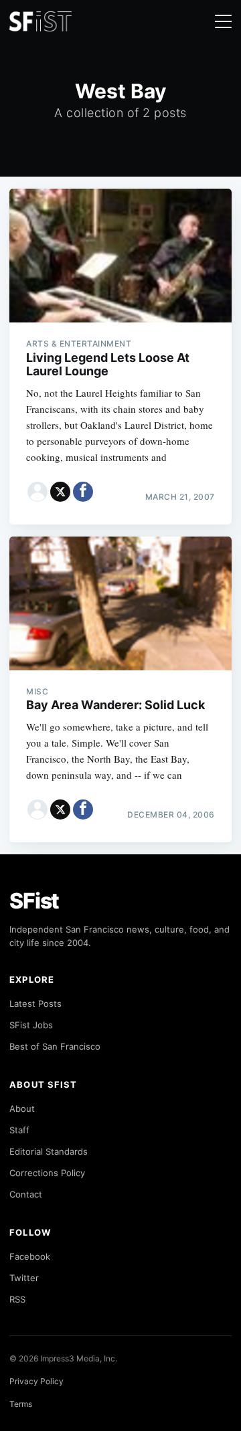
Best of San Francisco (54, 1046)
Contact (25, 1194)
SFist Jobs (31, 1025)
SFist (34, 901)
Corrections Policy (47, 1172)
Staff (19, 1130)
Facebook (29, 1256)
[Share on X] (60, 491)
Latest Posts (35, 1003)
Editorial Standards (48, 1151)
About (22, 1108)
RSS (17, 1299)
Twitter (24, 1277)
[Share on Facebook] (83, 491)
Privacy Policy (36, 1381)
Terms (20, 1404)
